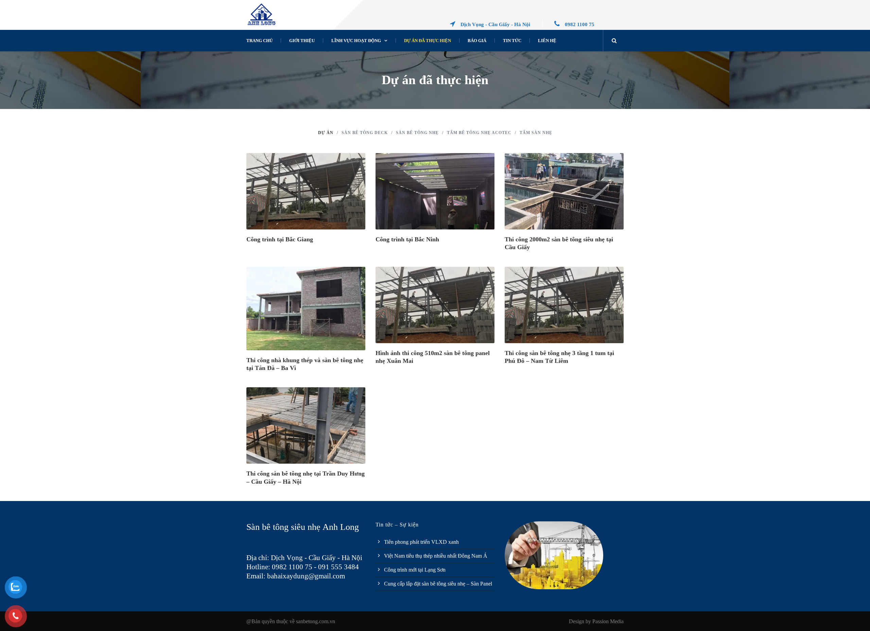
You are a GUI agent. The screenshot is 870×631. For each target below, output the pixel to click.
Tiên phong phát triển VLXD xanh (421, 542)
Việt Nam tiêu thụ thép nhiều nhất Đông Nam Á (435, 556)
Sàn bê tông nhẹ (417, 132)
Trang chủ (259, 40)
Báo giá (477, 40)
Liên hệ (547, 40)
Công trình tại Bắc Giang (279, 239)
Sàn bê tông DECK (365, 132)
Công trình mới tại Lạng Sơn (415, 570)
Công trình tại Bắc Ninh (407, 239)
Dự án (325, 132)
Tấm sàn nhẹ (536, 132)
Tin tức (512, 40)
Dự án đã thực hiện (427, 40)
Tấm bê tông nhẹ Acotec (479, 132)
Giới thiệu (302, 40)
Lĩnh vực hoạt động (356, 40)
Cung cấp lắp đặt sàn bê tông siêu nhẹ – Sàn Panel (438, 584)
